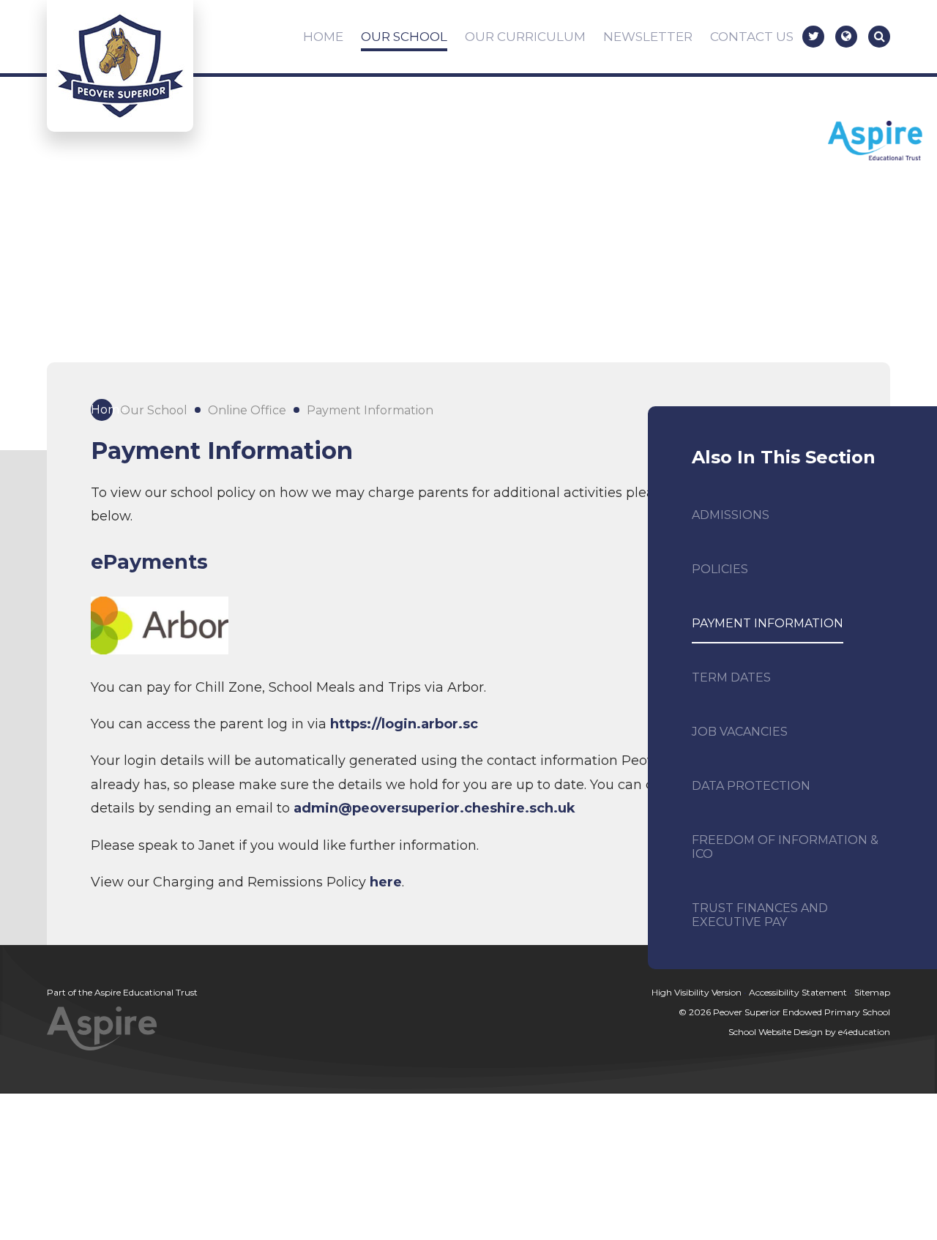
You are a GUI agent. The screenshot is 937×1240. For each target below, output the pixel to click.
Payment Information (370, 410)
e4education (864, 1031)
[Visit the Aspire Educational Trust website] (875, 142)
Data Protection (751, 786)
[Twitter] (813, 37)
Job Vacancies (740, 732)
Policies (720, 569)
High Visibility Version (697, 992)
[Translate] (846, 37)
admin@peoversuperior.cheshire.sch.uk (434, 808)
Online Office (247, 410)
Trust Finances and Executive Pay (760, 915)
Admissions (730, 515)
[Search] (879, 37)
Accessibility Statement (798, 992)
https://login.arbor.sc (404, 724)
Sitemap (872, 992)
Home (102, 410)
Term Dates (731, 677)
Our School (153, 410)
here (386, 882)
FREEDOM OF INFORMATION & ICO (785, 847)
